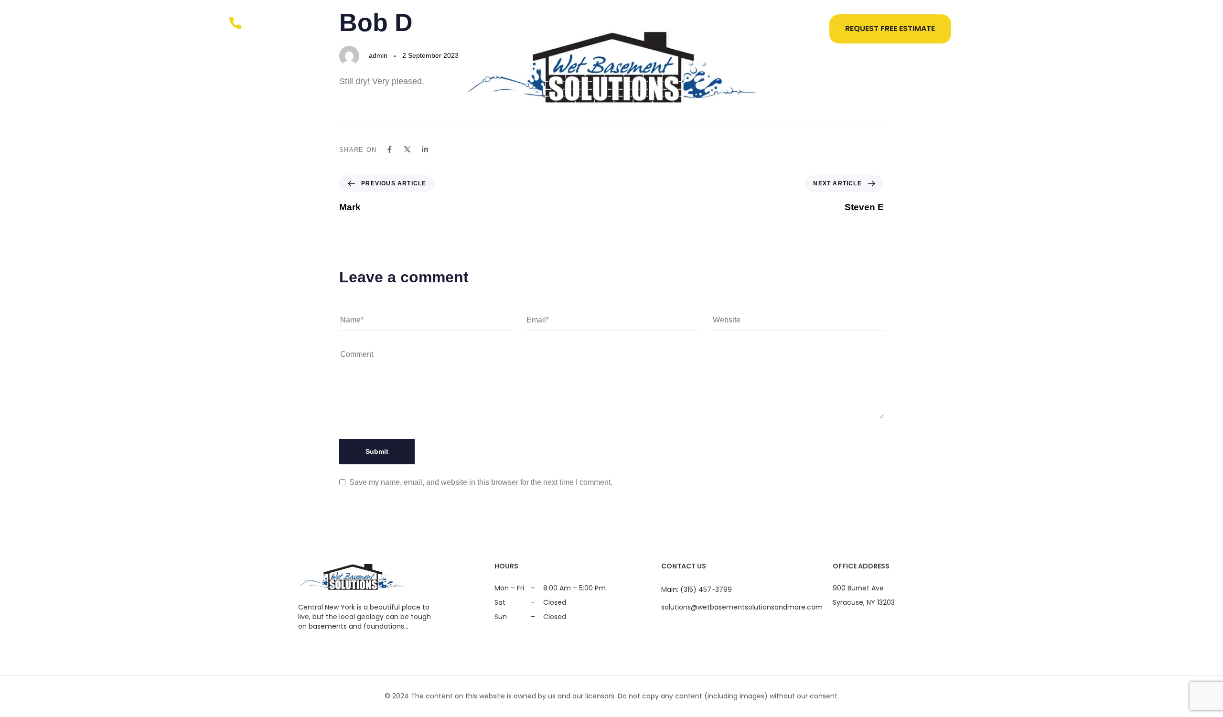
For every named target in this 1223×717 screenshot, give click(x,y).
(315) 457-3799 (292, 23)
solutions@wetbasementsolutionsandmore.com (742, 607)
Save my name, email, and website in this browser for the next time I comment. (480, 482)
